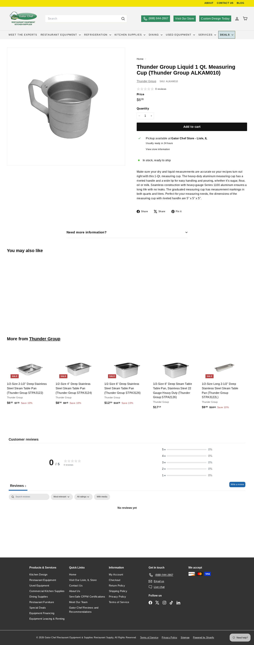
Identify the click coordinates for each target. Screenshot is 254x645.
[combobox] (86, 18)
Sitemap (185, 637)
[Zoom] (66, 107)
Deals (225, 34)
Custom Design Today (215, 18)
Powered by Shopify (203, 637)
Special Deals (37, 607)
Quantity (143, 108)
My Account (116, 574)
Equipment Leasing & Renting (47, 618)
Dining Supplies (38, 596)
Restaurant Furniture (41, 602)
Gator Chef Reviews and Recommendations (83, 609)
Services (205, 34)
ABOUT (208, 3)
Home (140, 59)
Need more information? (87, 232)
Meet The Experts (23, 34)
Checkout (114, 580)
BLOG (240, 3)
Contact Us (76, 585)
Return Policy (117, 585)
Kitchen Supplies (129, 34)
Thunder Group (146, 81)
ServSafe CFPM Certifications (87, 596)
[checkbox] (102, 497)
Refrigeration (96, 34)
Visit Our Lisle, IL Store (83, 580)
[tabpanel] (127, 519)
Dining (154, 34)
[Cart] (245, 19)
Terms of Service (119, 602)
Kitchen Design (38, 574)
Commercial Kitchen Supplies (47, 591)
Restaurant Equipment (59, 34)
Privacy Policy (117, 596)
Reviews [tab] (18, 486)
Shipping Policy (118, 591)
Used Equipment (179, 34)
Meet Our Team (78, 602)
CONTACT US (225, 3)
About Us (74, 591)
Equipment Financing (41, 613)
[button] (187, 449)
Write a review (237, 484)
